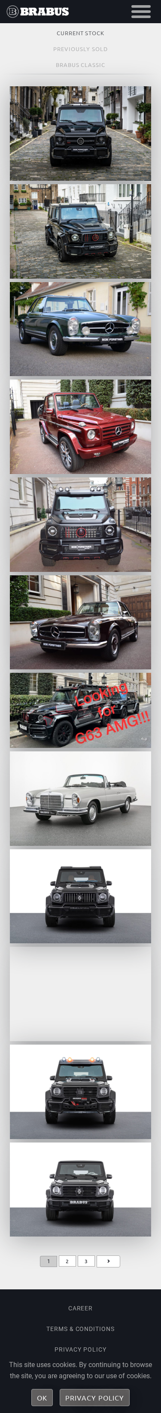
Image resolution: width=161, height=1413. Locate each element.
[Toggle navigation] (141, 11)
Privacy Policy (80, 1349)
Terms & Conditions (80, 1328)
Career (80, 1308)
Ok (42, 1397)
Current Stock (80, 32)
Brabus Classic (80, 64)
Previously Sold (80, 48)
